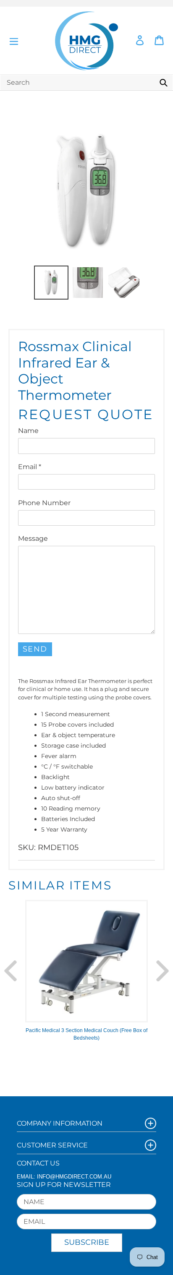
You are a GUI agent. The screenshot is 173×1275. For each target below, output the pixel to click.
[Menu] (14, 40)
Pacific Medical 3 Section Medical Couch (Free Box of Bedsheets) (86, 1034)
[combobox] (86, 82)
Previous (10, 970)
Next (162, 970)
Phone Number (44, 503)
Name (28, 431)
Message (33, 538)
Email (29, 467)
